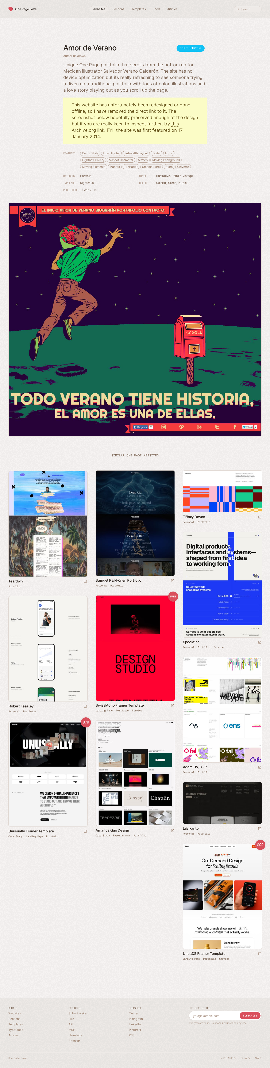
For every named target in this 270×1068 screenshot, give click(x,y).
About (258, 1058)
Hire (71, 1019)
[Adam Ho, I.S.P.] (222, 710)
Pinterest (135, 1029)
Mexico (143, 160)
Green (172, 183)
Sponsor (74, 1040)
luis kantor (191, 828)
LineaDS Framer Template (204, 953)
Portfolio (85, 176)
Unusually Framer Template (31, 831)
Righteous (87, 183)
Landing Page (104, 710)
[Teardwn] (47, 524)
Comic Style (90, 153)
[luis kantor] (222, 803)
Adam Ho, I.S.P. (195, 767)
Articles (13, 1035)
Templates (15, 1024)
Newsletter (76, 1035)
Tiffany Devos (194, 516)
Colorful (161, 183)
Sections (14, 1019)
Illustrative (163, 176)
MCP (72, 1029)
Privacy (245, 1058)
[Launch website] (172, 581)
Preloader (131, 166)
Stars (169, 166)
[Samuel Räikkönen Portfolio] (135, 523)
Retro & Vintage (182, 176)
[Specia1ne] (222, 585)
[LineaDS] (222, 896)
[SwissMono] (135, 648)
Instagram (136, 1019)
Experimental (121, 835)
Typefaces (15, 1029)
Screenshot (189, 48)
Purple (182, 183)
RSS (132, 1035)
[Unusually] (47, 774)
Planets (115, 166)
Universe (183, 166)
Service (219, 647)
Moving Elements (93, 166)
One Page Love (25, 9)
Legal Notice (228, 1058)
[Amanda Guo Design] (135, 773)
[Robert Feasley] (47, 649)
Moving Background (166, 160)
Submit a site (77, 1013)
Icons (169, 153)
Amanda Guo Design (112, 830)
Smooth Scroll (151, 166)
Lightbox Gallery (93, 160)
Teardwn (15, 581)
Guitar (157, 153)
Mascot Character (121, 160)
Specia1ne (191, 642)
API (71, 1024)
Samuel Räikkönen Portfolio (118, 580)
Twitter (133, 1013)
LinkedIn (135, 1024)
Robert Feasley (21, 706)
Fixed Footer (111, 153)
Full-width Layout (136, 153)
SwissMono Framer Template (120, 705)
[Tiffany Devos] (222, 491)
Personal (101, 585)
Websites (14, 1013)
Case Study (103, 835)
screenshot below (90, 117)
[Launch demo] (172, 706)
